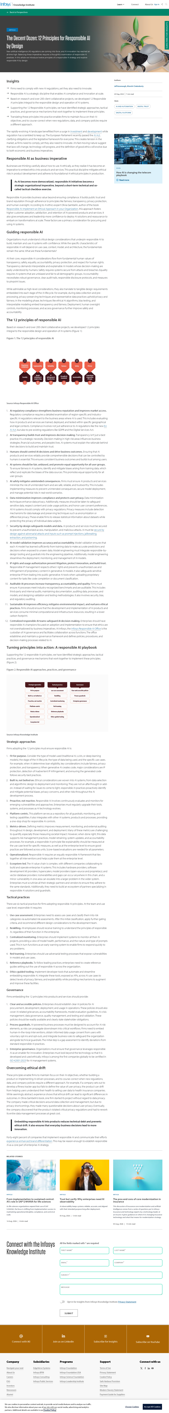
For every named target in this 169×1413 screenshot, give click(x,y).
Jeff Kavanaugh (120, 86)
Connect (135, 4)
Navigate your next (15, 1368)
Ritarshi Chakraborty (135, 86)
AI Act (97, 135)
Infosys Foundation (68, 1368)
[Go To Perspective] (8, 12)
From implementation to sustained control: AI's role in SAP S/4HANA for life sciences (30, 1200)
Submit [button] (69, 1313)
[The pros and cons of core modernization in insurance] (137, 1175)
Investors (11, 1385)
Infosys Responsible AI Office (86, 628)
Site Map (103, 1385)
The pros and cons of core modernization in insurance (137, 1200)
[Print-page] (158, 16)
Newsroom (11, 1390)
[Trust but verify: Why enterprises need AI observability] (84, 1175)
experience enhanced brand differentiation (29, 1141)
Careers (10, 1377)
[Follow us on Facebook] (145, 1368)
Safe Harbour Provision (110, 1381)
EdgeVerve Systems (41, 1368)
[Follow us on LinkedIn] (149, 1368)
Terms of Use (105, 1368)
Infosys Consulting (41, 1377)
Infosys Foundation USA (70, 1372)
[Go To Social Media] (147, 16)
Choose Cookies (132, 1407)
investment (76, 131)
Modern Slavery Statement (111, 1390)
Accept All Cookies (152, 1407)
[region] (84, 1406)
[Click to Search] (166, 4)
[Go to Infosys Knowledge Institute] (17, 4)
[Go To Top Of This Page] (157, 1388)
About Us (149, 4)
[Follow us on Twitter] (141, 1368)
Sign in (156, 4)
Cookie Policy (106, 1377)
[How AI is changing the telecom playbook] (138, 149)
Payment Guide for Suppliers (112, 1394)
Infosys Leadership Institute (72, 1381)
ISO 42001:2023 (18, 1060)
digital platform (123, 112)
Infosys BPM (38, 1372)
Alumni (10, 1394)
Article (118, 168)
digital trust (143, 106)
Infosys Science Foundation (72, 1377)
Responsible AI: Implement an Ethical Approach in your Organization (42, 208)
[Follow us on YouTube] (152, 1368)
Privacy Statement (127, 1301)
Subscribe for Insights (166, 35)
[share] (162, 4)
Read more (124, 180)
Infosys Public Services (43, 1381)
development (94, 131)
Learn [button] (119, 4)
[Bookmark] (153, 16)
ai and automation (124, 106)
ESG (8, 1381)
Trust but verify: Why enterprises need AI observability (82, 1200)
